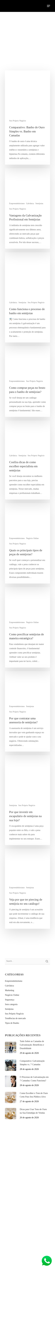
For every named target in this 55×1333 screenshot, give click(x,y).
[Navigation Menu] (48, 6)
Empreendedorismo (17, 203)
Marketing (9, 990)
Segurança (9, 999)
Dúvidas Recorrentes (17, 1203)
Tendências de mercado (15, 1018)
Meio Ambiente (15, 1198)
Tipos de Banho (12, 1023)
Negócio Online (32, 538)
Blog (10, 1207)
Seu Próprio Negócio (17, 121)
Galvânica (30, 203)
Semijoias (39, 203)
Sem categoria (11, 1004)
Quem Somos (14, 1189)
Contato (12, 1212)
